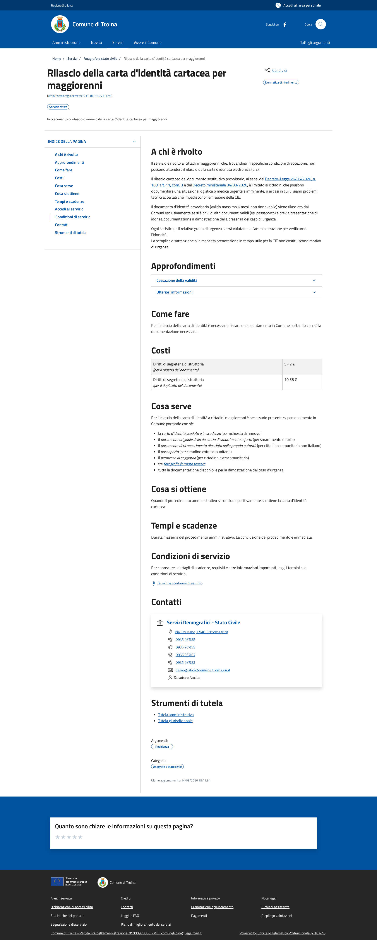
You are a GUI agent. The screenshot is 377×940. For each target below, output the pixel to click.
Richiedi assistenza (275, 906)
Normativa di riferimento (281, 82)
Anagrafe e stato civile (100, 58)
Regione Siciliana (62, 5)
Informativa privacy (205, 898)
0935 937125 (185, 639)
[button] (298, 5)
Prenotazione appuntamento (212, 906)
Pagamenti (199, 915)
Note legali (269, 898)
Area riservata (61, 898)
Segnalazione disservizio (69, 924)
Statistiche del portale (67, 915)
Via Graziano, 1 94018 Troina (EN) (201, 632)
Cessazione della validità (176, 280)
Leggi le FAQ (130, 915)
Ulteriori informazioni (174, 292)
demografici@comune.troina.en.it (203, 670)
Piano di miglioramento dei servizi (146, 924)
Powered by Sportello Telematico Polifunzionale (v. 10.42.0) (283, 933)
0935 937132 (185, 662)
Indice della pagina (67, 141)
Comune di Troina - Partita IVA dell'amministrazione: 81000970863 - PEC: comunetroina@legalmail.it (126, 933)
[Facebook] (283, 24)
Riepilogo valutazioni (276, 915)
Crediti (126, 898)
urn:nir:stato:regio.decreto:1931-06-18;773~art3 (79, 95)
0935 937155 (185, 647)
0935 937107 (185, 655)
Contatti (127, 906)
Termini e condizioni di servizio (179, 583)
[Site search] (320, 24)
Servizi (72, 58)
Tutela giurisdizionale (175, 721)
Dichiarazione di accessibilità (72, 906)
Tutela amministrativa (176, 715)
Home (56, 58)
